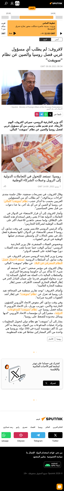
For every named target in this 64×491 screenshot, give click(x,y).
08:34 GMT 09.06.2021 (51, 66)
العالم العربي (58, 427)
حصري (24, 427)
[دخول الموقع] (12, 3)
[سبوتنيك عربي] (56, 4)
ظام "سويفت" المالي (15, 201)
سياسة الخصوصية (55, 456)
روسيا (59, 339)
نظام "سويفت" (28, 294)
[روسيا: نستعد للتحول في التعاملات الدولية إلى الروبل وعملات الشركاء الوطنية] (32, 153)
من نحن (59, 452)
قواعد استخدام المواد (45, 452)
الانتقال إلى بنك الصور (54, 109)
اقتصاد (32, 427)
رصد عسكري (8, 427)
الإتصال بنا (30, 452)
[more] (5, 186)
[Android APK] (52, 465)
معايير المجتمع (39, 456)
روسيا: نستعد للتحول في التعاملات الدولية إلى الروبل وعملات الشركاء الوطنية (32, 178)
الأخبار (51, 339)
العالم (48, 427)
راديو (17, 427)
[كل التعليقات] (60, 487)
